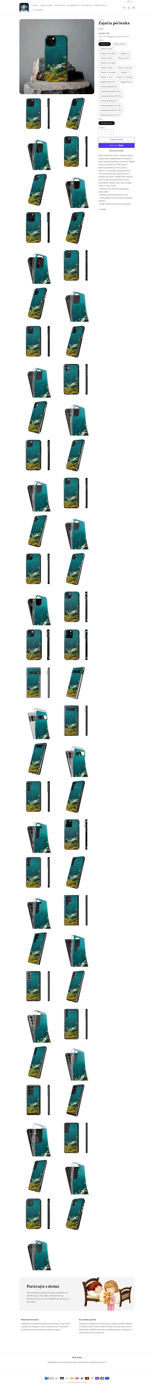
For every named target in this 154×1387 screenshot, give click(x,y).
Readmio (74, 1382)
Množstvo (101, 128)
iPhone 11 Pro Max (124, 77)
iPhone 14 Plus (106, 49)
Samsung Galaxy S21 (109, 101)
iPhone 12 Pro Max (108, 72)
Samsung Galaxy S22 (109, 87)
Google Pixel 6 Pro (108, 82)
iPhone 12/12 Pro (125, 68)
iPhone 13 (125, 53)
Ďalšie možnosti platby (116, 150)
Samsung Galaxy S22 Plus (111, 91)
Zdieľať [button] (103, 209)
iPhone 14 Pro (119, 44)
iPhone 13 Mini (107, 58)
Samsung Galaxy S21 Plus (111, 105)
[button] (124, 7)
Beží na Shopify (82, 1382)
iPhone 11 (125, 72)
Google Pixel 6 (126, 82)
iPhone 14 (105, 44)
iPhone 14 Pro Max (108, 53)
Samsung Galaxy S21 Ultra (111, 110)
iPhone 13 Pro (123, 58)
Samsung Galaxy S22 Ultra (111, 96)
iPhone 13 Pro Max (108, 63)
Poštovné (111, 36)
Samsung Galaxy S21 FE (110, 115)
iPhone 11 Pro (106, 77)
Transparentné (107, 123)
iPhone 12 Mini (107, 68)
